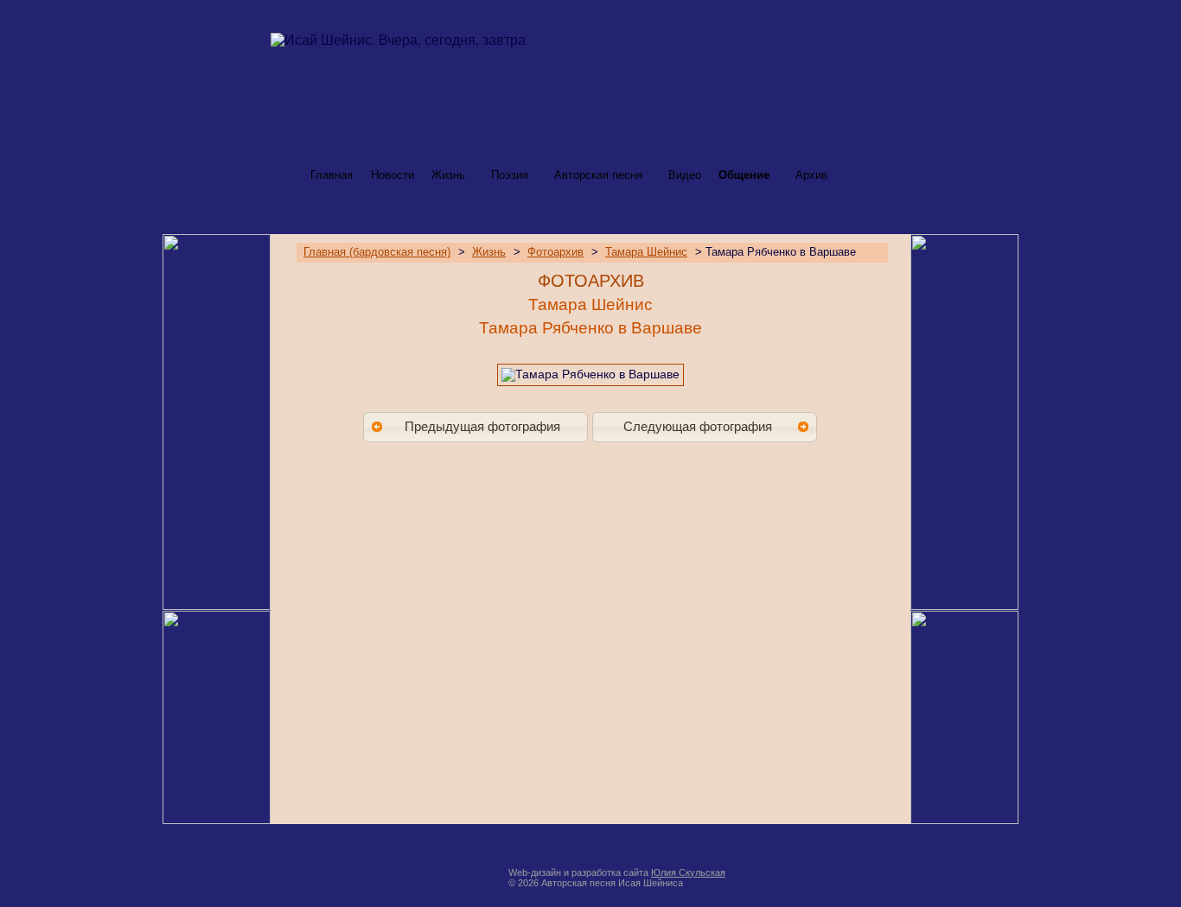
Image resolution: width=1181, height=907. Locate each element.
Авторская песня (598, 174)
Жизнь (448, 174)
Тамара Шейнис (646, 252)
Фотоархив (555, 252)
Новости (392, 174)
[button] (475, 427)
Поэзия (509, 174)
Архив (811, 174)
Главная (331, 174)
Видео (684, 174)
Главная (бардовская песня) (376, 252)
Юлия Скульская (688, 872)
